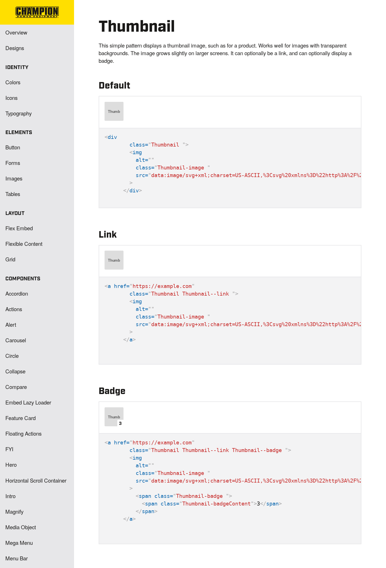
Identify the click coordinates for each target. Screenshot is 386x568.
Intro (10, 496)
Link (108, 235)
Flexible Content (23, 243)
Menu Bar (16, 558)
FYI (9, 449)
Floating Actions (23, 433)
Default (114, 86)
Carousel (15, 340)
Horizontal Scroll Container (35, 480)
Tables (12, 193)
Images (13, 178)
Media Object (20, 527)
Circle (12, 355)
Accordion (16, 293)
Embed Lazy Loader (28, 402)
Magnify (14, 511)
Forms (12, 162)
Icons (11, 97)
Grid (10, 259)
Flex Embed (19, 228)
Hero (11, 464)
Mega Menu (19, 542)
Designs (14, 47)
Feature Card (20, 417)
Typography (18, 113)
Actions (13, 309)
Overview (16, 32)
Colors (12, 82)
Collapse (15, 371)
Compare (16, 386)
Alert (10, 324)
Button (12, 147)
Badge (112, 391)
